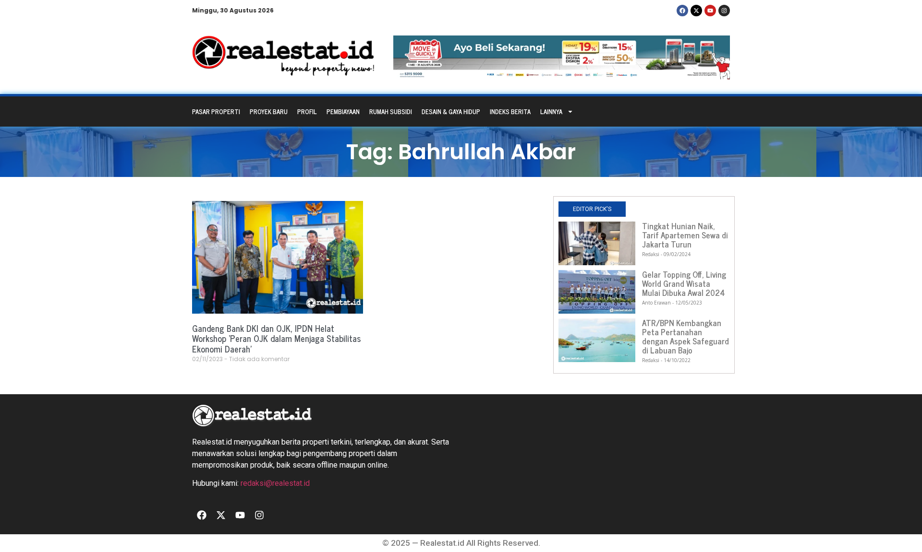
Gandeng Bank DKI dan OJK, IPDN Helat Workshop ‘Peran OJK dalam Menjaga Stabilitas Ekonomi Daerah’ (276, 338)
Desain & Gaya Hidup (451, 111)
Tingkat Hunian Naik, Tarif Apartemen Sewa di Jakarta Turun (685, 235)
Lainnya (551, 111)
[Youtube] (710, 10)
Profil (307, 111)
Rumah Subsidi (390, 111)
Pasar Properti (216, 111)
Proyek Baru (269, 111)
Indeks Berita (510, 111)
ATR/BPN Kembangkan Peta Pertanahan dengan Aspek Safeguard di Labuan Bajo (685, 336)
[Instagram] (724, 10)
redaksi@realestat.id (275, 483)
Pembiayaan (343, 111)
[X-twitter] (696, 10)
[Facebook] (682, 10)
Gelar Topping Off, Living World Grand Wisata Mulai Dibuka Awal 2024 (684, 283)
